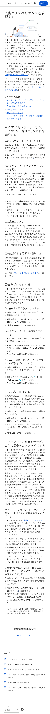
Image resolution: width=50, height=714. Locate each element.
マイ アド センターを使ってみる (20, 659)
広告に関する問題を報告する (19, 106)
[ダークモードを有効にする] (22, 709)
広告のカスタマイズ (32, 520)
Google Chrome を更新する (16, 75)
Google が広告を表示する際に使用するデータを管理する (26, 676)
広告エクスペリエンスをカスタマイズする (23, 669)
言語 (7, 706)
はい (19, 635)
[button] (4, 3)
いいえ (30, 635)
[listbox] (11, 710)
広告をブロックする (15, 109)
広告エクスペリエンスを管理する (20, 664)
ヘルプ (7, 653)
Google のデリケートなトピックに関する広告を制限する (26, 689)
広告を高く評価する (15, 113)
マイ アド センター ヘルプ (19, 3)
